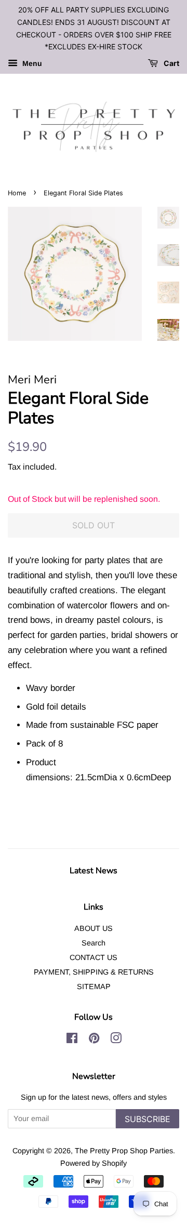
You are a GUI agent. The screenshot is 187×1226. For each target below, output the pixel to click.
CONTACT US (93, 957)
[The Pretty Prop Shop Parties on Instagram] (116, 1040)
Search (93, 943)
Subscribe (147, 1119)
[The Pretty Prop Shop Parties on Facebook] (72, 1040)
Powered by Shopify (93, 1163)
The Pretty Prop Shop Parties (124, 1151)
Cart (170, 63)
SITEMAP (94, 986)
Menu (31, 64)
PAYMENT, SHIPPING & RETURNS (94, 972)
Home (17, 193)
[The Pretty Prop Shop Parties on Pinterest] (94, 1040)
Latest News (93, 870)
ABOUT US (93, 928)
